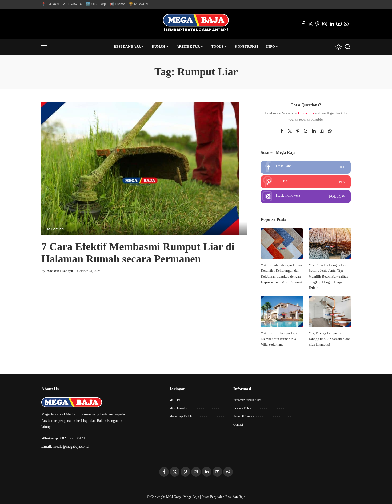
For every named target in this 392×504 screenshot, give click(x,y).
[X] (310, 23)
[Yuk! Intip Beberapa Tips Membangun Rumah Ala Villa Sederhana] (282, 312)
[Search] (347, 47)
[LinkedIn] (331, 23)
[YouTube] (339, 23)
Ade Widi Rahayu (60, 271)
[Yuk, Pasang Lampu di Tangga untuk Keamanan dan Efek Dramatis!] (330, 312)
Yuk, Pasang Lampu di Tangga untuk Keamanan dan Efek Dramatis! (330, 338)
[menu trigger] (47, 47)
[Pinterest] (317, 23)
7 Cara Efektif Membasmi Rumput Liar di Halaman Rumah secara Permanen (137, 253)
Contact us (306, 113)
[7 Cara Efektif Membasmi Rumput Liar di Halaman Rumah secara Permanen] (140, 168)
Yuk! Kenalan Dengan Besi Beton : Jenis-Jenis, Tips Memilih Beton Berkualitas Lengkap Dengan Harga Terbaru (328, 276)
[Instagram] (324, 23)
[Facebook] (303, 23)
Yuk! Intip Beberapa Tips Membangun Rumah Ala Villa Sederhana (279, 338)
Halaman (54, 229)
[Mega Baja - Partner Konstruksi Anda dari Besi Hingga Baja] (196, 24)
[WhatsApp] (346, 23)
